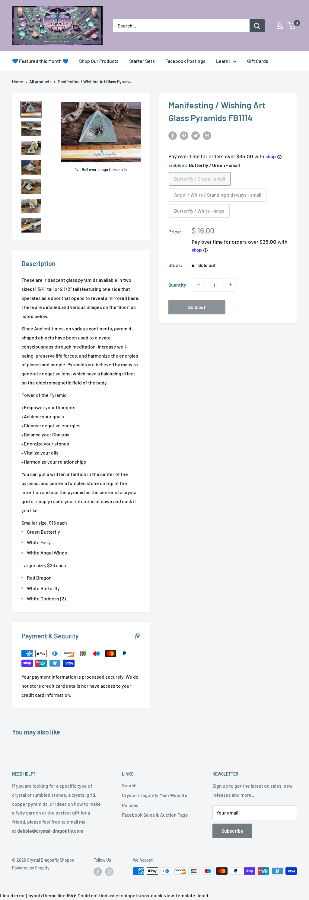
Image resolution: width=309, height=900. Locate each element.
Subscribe (232, 831)
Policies (130, 805)
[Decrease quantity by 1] (198, 284)
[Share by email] (207, 135)
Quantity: (178, 285)
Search (129, 785)
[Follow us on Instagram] (109, 871)
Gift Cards (257, 61)
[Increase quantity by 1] (230, 284)
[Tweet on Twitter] (195, 135)
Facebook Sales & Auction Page (155, 815)
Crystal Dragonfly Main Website (154, 795)
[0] (292, 25)
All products (40, 81)
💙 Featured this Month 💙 (40, 61)
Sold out (196, 307)
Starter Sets (142, 61)
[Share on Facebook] (172, 135)
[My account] (280, 25)
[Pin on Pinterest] (184, 135)
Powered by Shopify (30, 867)
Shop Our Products (99, 61)
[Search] (257, 25)
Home (17, 81)
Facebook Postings (185, 61)
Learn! (223, 61)
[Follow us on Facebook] (98, 871)
